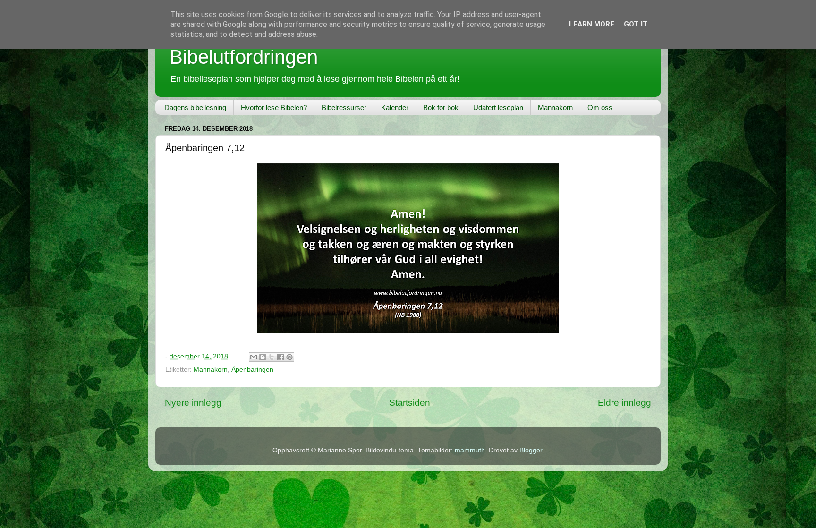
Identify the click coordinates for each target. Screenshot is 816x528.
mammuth (470, 450)
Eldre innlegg (624, 403)
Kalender (394, 107)
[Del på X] (271, 357)
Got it (636, 24)
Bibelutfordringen (244, 57)
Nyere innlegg (193, 403)
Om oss (599, 107)
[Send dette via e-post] (253, 357)
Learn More (591, 24)
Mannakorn (555, 107)
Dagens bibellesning (195, 107)
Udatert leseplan (498, 107)
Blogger (530, 450)
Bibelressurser (344, 107)
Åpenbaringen (252, 369)
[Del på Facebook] (280, 357)
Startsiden (409, 403)
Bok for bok (441, 107)
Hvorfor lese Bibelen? (274, 107)
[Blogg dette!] (262, 357)
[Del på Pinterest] (289, 357)
